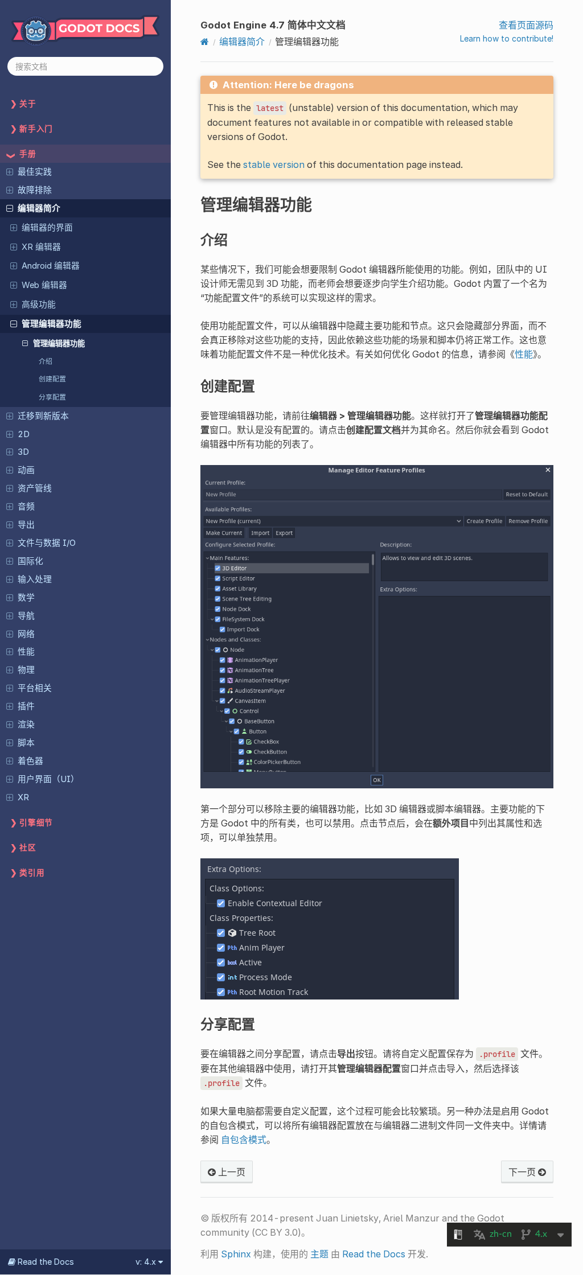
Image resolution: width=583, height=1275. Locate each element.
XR (23, 797)
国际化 (30, 561)
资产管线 (35, 488)
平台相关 (35, 688)
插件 (26, 706)
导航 (26, 616)
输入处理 (35, 579)
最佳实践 (35, 172)
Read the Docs (373, 1254)
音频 (26, 506)
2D (24, 434)
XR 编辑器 (41, 247)
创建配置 (52, 379)
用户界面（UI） (48, 779)
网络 (26, 634)
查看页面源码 (526, 25)
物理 (26, 670)
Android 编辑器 (51, 266)
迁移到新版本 (43, 416)
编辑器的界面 (47, 228)
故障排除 (35, 190)
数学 (26, 598)
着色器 (30, 761)
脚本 (26, 743)
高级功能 (39, 304)
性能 (26, 652)
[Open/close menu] (9, 171)
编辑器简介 (39, 208)
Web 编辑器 (44, 285)
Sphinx (236, 1254)
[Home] (204, 41)
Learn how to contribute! (506, 38)
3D (23, 452)
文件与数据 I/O (47, 543)
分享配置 (52, 397)
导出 (26, 525)
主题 (319, 1254)
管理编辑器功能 (51, 324)
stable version (274, 164)
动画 (26, 470)
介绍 (45, 361)
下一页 (523, 1172)
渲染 (26, 724)
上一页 (230, 1172)
